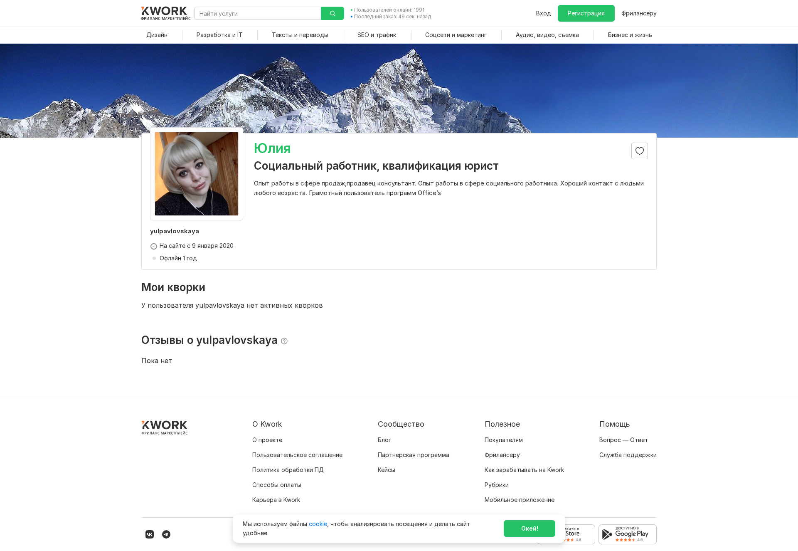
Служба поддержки (628, 454)
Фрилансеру (639, 13)
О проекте (267, 439)
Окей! (529, 528)
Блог (384, 439)
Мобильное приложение (519, 499)
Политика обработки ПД (288, 469)
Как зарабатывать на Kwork (524, 469)
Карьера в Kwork (276, 499)
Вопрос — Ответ (623, 439)
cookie (318, 523)
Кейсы (386, 469)
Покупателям (504, 439)
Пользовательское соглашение (297, 454)
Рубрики (497, 484)
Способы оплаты (276, 484)
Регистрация (586, 13)
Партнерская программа (413, 454)
